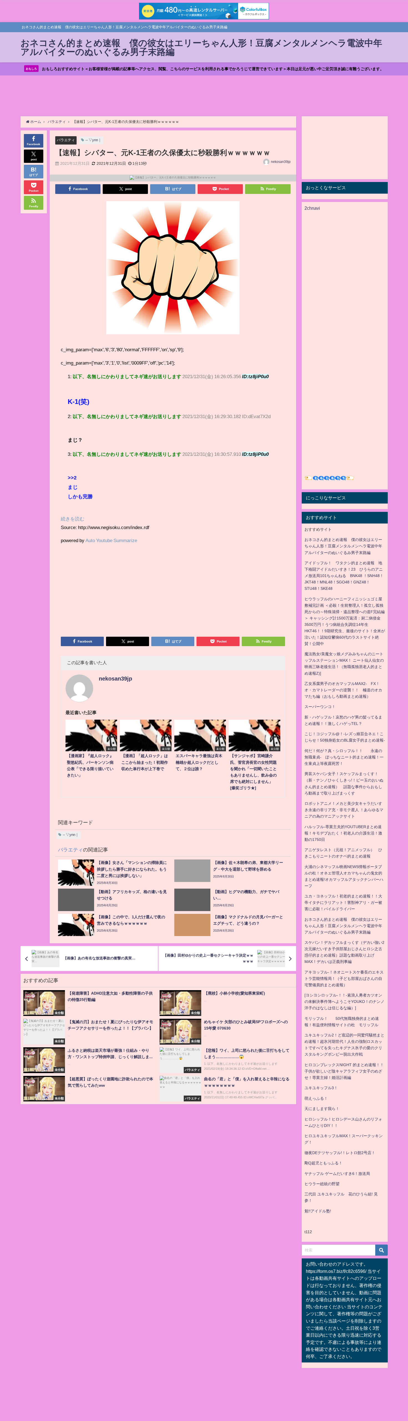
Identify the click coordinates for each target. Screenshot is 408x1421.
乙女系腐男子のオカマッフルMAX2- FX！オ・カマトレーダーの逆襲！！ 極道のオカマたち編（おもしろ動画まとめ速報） (343, 690)
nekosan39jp (281, 161)
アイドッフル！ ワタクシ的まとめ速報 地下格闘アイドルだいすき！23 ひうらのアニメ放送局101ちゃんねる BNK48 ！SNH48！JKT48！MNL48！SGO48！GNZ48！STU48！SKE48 (344, 575)
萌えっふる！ (316, 1098)
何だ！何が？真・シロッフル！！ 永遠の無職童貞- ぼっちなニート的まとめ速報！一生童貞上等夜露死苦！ (344, 757)
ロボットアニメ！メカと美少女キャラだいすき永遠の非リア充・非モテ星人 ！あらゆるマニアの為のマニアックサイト (343, 809)
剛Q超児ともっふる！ (323, 1163)
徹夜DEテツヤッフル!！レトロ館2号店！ (339, 1153)
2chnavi (312, 208)
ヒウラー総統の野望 (321, 1184)
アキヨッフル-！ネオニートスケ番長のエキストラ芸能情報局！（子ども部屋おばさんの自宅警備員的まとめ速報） (344, 978)
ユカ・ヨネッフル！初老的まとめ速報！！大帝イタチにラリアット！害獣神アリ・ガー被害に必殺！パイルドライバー (343, 902)
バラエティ (66, 140)
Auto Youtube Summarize (111, 540)
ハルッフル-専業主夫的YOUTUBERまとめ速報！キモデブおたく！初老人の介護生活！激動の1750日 (343, 833)
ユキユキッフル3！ (321, 1088)
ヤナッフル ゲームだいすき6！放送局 (337, 1173)
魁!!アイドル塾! (317, 1211)
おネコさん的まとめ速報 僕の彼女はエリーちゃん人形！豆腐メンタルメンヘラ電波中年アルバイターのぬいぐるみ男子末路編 (343, 546)
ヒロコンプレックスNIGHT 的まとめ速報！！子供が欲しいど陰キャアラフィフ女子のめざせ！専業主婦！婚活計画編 (344, 1071)
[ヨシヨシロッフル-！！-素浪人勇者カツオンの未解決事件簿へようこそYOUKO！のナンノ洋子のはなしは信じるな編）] (344, 1001)
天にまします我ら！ (321, 1109)
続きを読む (72, 518)
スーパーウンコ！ (320, 707)
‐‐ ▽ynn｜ (93, 140)
